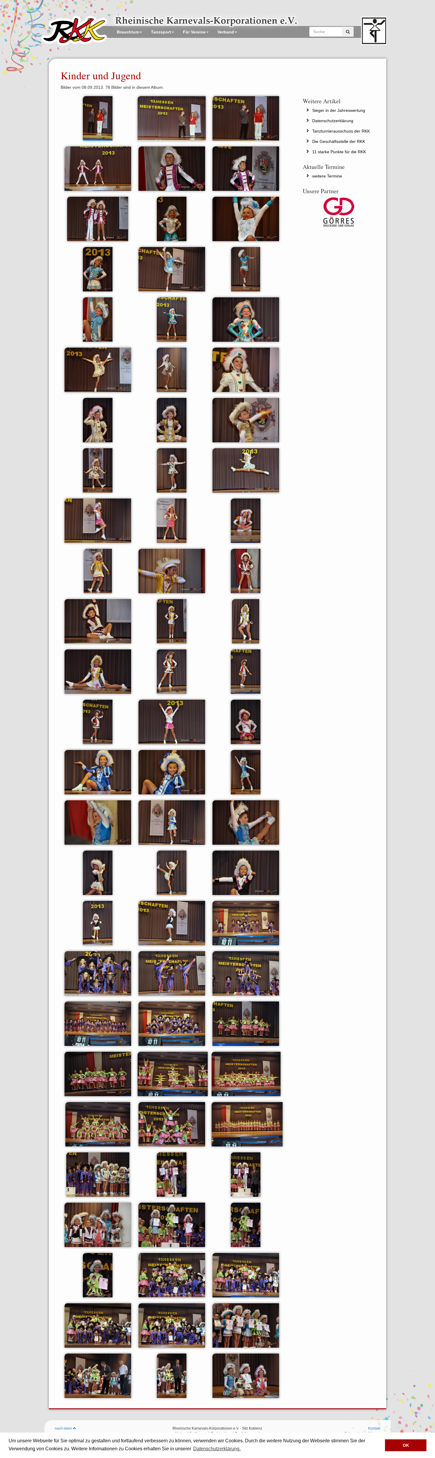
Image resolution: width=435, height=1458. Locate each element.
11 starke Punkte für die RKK (339, 151)
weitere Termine (327, 176)
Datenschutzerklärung (332, 120)
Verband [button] (226, 32)
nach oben (64, 1428)
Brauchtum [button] (128, 32)
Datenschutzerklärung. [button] (217, 1448)
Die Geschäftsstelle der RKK (338, 141)
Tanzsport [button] (161, 32)
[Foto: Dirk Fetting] (97, 117)
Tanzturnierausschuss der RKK (341, 131)
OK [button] (406, 1445)
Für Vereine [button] (194, 32)
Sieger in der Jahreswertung (338, 110)
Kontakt (374, 1428)
